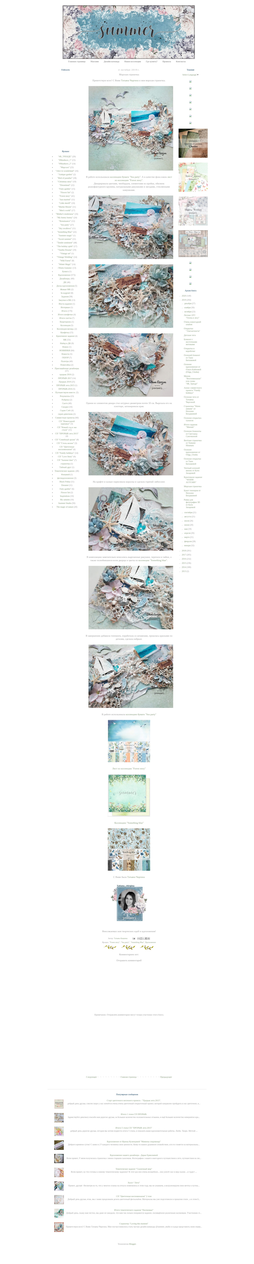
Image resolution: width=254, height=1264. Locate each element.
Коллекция (65, 325)
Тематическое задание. (65, 471)
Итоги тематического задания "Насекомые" (133, 1210)
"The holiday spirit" (65, 246)
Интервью (65, 307)
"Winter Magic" (64, 264)
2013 (184, 571)
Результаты (65, 396)
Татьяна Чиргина (130, 80)
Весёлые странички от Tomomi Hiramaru (193, 443)
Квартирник (65, 322)
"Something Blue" (137, 942)
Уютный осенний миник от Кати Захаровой (192, 470)
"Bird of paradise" (64, 178)
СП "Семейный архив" (65, 440)
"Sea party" (125, 942)
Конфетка (64, 332)
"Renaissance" (65, 221)
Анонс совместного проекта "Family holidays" (193, 390)
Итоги (64, 311)
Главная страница (76, 61)
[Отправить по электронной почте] (138, 938)
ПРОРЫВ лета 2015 (65, 385)
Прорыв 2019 (65, 382)
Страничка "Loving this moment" (133, 1224)
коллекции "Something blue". (153, 560)
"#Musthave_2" (64, 164)
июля (187, 521)
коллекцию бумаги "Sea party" (125, 177)
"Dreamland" (64, 185)
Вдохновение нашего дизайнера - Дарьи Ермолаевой (134, 1155)
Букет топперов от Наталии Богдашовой (192, 493)
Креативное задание (65, 336)
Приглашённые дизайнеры (67, 368)
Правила (166, 61)
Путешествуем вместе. (65, 392)
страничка (65, 464)
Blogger (132, 1244)
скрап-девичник (65, 414)
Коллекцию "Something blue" (129, 823)
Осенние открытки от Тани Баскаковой (192, 461)
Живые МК (65, 289)
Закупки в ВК (65, 300)
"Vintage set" (65, 253)
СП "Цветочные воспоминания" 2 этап (134, 1196)
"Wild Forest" (65, 260)
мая (186, 529)
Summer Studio (64, 503)
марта (187, 537)
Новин (65, 347)
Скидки (64, 407)
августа (188, 516)
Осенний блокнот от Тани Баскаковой (192, 357)
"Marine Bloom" (65, 207)
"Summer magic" (65, 235)
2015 (184, 563)
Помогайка (65, 365)
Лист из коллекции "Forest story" (129, 768)
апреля (187, 533)
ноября (187, 307)
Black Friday (65, 482)
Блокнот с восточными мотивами (190, 341)
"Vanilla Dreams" (65, 250)
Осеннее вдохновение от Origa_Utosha (192, 452)
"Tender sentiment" (65, 243)
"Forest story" (114, 942)
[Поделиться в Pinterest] (148, 938)
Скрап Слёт (65, 410)
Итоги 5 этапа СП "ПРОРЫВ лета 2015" (133, 1128)
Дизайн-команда (111, 61)
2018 (184, 550)
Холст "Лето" (134, 1183)
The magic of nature (64, 507)
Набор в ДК (65, 343)
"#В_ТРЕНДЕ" (65, 156)
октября (188, 311)
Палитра (65, 361)
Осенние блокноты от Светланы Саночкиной (192, 433)
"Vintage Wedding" (65, 257)
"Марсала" (65, 167)
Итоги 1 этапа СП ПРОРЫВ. (134, 1114)
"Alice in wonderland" (64, 171)
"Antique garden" (65, 174)
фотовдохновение (65, 478)
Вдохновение (150, 942)
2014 (184, 567)
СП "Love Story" (65, 456)
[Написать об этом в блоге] (141, 938)
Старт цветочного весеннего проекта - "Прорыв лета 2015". (134, 1100)
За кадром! (65, 293)
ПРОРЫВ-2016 (65, 389)
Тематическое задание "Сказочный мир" (134, 1169)
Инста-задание (65, 304)
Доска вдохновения (65, 286)
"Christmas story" (64, 181)
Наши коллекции (132, 61)
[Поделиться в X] (143, 938)
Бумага (65, 271)
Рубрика (65, 400)
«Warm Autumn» (65, 268)
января (187, 545)
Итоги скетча (65, 318)
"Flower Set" (65, 192)
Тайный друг (65, 467)
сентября (188, 512)
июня (187, 525)
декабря (188, 303)
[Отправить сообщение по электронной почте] (134, 938)
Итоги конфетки (65, 314)
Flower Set (65, 492)
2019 (184, 300)
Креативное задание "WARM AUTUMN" (193, 479)
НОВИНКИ (64, 350)
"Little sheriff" (65, 203)
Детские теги (190, 335)
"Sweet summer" (65, 239)
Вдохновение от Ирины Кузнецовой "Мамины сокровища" (134, 1141)
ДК (64, 282)
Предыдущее (166, 1077)
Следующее (91, 1077)
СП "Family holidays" (64, 453)
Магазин (94, 61)
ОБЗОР (65, 357)
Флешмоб (65, 474)
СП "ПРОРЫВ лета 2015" (67, 433)
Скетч (65, 403)
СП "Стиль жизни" (65, 443)
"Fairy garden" (65, 189)
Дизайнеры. (65, 278)
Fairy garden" (65, 489)
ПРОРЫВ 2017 (65, 378)
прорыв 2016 (65, 374)
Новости (65, 354)
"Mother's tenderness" (65, 214)
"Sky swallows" (65, 228)
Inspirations (65, 496)
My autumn (65, 499)
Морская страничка (192, 486)
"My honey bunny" (65, 217)
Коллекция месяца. (65, 329)
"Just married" (65, 199)
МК (65, 340)
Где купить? (151, 61)
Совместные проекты (65, 418)
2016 (184, 559)
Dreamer (65, 485)
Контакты (181, 61)
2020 (184, 296)
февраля (188, 541)
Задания (65, 296)
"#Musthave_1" (64, 160)
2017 (184, 555)
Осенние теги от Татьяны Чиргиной (191, 399)
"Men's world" (65, 210)
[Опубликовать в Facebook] (146, 938)
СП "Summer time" (65, 460)
